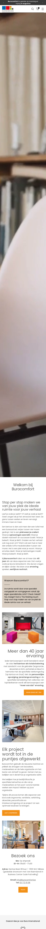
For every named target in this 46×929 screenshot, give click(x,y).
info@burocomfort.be (26, 880)
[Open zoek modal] (32, 8)
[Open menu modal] (42, 8)
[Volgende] (42, 2)
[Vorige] (3, 2)
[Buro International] (8, 9)
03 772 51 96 (25, 882)
